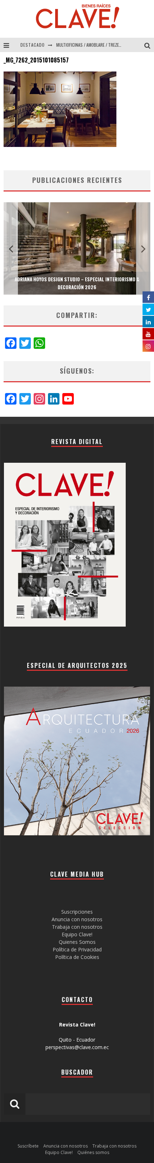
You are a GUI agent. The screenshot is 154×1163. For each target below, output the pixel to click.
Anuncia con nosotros (77, 919)
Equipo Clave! (77, 934)
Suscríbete (28, 1146)
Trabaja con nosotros (77, 926)
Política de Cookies (77, 957)
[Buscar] (149, 45)
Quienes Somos (77, 941)
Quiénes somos (93, 1152)
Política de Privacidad (77, 949)
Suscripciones (77, 911)
